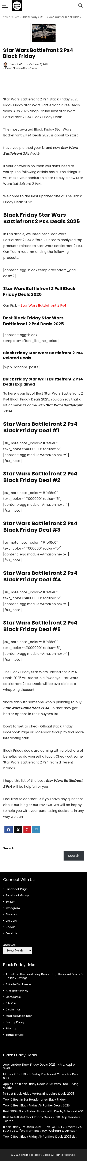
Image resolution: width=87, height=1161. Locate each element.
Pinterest (12, 914)
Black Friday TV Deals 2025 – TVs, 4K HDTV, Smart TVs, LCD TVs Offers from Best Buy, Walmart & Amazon (42, 1129)
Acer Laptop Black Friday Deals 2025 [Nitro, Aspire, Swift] (39, 1066)
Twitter (10, 902)
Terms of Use (15, 1035)
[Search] (80, 5)
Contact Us (13, 997)
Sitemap (11, 1028)
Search (8, 848)
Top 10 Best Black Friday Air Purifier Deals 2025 (36, 1105)
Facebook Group (17, 895)
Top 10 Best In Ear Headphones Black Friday (34, 1099)
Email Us (11, 933)
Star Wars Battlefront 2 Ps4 (43, 305)
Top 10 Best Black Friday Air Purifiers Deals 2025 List (40, 1136)
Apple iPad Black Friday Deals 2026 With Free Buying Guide (41, 1086)
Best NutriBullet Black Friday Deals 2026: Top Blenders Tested (41, 1119)
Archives (9, 945)
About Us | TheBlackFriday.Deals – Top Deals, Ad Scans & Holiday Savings (44, 976)
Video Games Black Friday (64, 17)
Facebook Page (17, 889)
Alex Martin (16, 64)
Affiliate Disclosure (18, 984)
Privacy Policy (15, 1022)
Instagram (13, 908)
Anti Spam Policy (17, 991)
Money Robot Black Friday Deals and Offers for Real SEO (40, 1076)
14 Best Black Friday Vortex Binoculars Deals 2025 (38, 1094)
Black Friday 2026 (33, 17)
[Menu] (5, 5)
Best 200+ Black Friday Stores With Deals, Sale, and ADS (43, 1111)
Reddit (10, 927)
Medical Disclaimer (19, 1016)
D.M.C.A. (11, 1003)
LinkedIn (11, 921)
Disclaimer (13, 1010)
